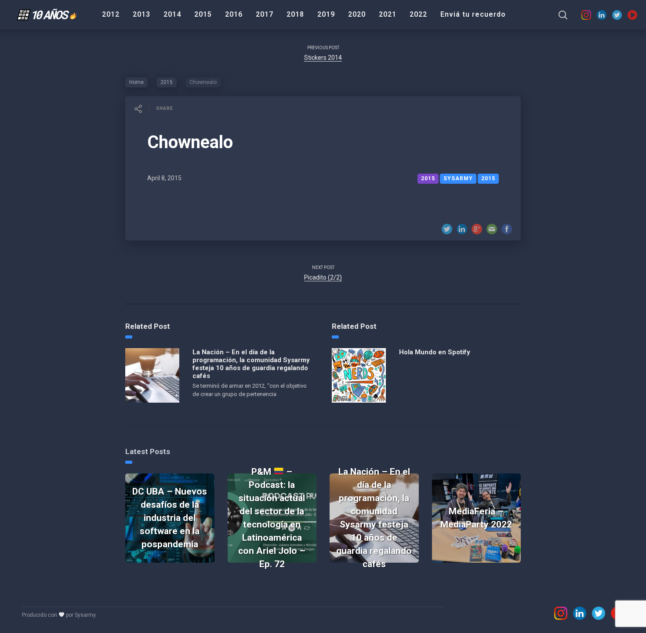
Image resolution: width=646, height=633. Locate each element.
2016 (234, 14)
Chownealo (190, 142)
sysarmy (458, 178)
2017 (264, 14)
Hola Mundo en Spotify (434, 352)
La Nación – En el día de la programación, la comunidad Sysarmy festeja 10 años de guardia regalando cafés (251, 364)
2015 (203, 14)
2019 (326, 14)
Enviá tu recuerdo (473, 14)
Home (136, 82)
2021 (387, 14)
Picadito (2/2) (323, 277)
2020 (357, 14)
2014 (172, 14)
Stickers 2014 (323, 57)
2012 (111, 14)
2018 (295, 14)
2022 (418, 14)
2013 (141, 14)
